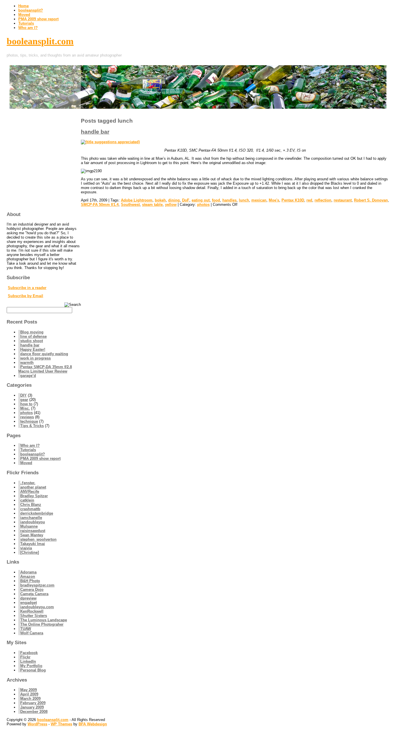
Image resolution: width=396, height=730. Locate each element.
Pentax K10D (292, 200)
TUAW (25, 629)
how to (26, 404)
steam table (152, 204)
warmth (27, 362)
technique (29, 421)
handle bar (95, 132)
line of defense (33, 336)
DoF (185, 200)
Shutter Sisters (33, 615)
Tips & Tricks (32, 426)
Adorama (28, 572)
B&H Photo (30, 581)
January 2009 (32, 707)
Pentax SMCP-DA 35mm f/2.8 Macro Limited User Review (45, 369)
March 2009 (30, 698)
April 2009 (29, 694)
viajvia (26, 548)
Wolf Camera (31, 633)
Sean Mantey (31, 535)
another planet (33, 487)
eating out (201, 200)
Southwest (130, 204)
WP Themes (61, 724)
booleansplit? (30, 10)
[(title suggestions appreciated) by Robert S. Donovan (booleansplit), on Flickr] (110, 142)
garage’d (28, 375)
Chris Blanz (30, 504)
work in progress (35, 358)
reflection (323, 200)
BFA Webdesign (93, 724)
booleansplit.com (40, 41)
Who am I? (28, 28)
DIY (23, 395)
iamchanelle (31, 517)
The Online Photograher (41, 624)
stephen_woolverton (38, 539)
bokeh (160, 200)
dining (174, 200)
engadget (28, 602)
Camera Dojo (31, 589)
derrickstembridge (36, 513)
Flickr (25, 657)
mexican (258, 200)
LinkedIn (28, 661)
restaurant (343, 200)
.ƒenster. (27, 483)
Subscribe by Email (25, 296)
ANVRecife (29, 491)
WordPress (37, 724)
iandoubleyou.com (37, 607)
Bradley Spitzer (34, 496)
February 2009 (33, 703)
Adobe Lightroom (136, 200)
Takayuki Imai (32, 544)
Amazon (27, 576)
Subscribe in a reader (27, 288)
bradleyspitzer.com (37, 585)
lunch (244, 200)
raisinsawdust (32, 531)
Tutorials (26, 23)
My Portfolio (31, 666)
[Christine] (29, 552)
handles (229, 200)
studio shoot (31, 341)
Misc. (25, 408)
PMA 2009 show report (38, 19)
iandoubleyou (32, 522)
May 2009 (28, 690)
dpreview (28, 598)
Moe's (274, 200)
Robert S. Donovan (371, 200)
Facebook (29, 653)
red (309, 200)
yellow (171, 204)
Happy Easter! (32, 349)
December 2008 (34, 711)
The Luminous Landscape (43, 620)
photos (203, 204)
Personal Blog (33, 670)
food (216, 200)
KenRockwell (31, 611)
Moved (24, 14)
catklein (27, 500)
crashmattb (30, 509)
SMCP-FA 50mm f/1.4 (100, 204)
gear (24, 399)
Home (23, 6)
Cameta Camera (34, 594)
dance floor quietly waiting (44, 354)
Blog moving (31, 332)
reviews (27, 417)
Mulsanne (29, 526)
